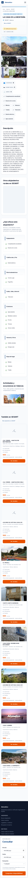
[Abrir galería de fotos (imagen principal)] (14, 46)
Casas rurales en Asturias (7, 831)
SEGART (13, 9)
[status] (10, 29)
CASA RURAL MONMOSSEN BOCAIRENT (11, 644)
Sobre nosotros (5, 820)
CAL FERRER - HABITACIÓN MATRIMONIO (11, 441)
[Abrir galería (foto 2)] (14, 61)
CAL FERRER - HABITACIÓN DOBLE (13, 482)
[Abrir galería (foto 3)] (14, 72)
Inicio (4, 9)
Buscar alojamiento (5, 818)
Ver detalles (14, 461)
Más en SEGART (7, 23)
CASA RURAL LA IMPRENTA (11, 765)
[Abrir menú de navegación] (25, 2)
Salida (4, 854)
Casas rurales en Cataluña (7, 833)
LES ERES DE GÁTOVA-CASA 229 (12, 685)
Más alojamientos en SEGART (8, 420)
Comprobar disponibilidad (14, 873)
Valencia (8, 9)
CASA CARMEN (7, 725)
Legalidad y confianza (6, 822)
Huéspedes (5, 861)
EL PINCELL (6, 562)
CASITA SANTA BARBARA (10, 603)
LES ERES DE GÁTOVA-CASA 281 (12, 522)
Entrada (4, 847)
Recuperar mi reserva (6, 825)
